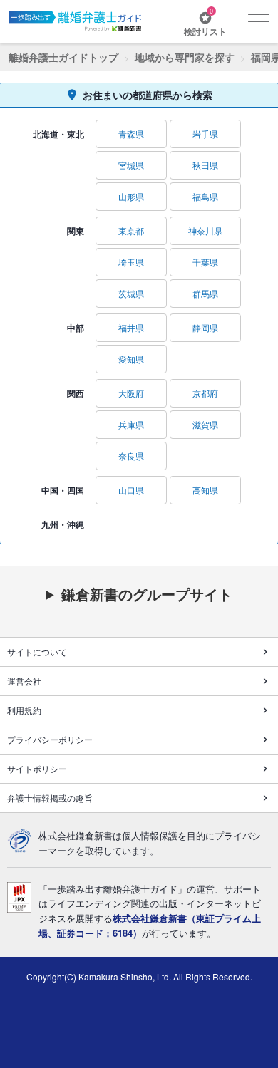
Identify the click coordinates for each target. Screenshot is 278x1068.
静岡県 (205, 327)
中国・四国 (62, 490)
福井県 (131, 327)
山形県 (131, 196)
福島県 (205, 196)
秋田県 (205, 165)
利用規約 (24, 710)
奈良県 (131, 456)
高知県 (205, 490)
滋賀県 (205, 424)
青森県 (131, 134)
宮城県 (131, 165)
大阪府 (131, 393)
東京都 (131, 230)
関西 (75, 393)
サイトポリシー (37, 768)
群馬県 (205, 293)
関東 (75, 230)
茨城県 (131, 293)
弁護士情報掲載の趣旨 (50, 798)
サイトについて (37, 652)
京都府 (205, 393)
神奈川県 (205, 230)
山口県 (131, 490)
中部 (75, 327)
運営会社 (24, 681)
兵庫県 (131, 424)
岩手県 (205, 134)
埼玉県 (131, 262)
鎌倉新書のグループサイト (146, 594)
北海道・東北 (58, 134)
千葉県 (205, 262)
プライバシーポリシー (50, 739)
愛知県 (131, 359)
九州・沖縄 (62, 524)
